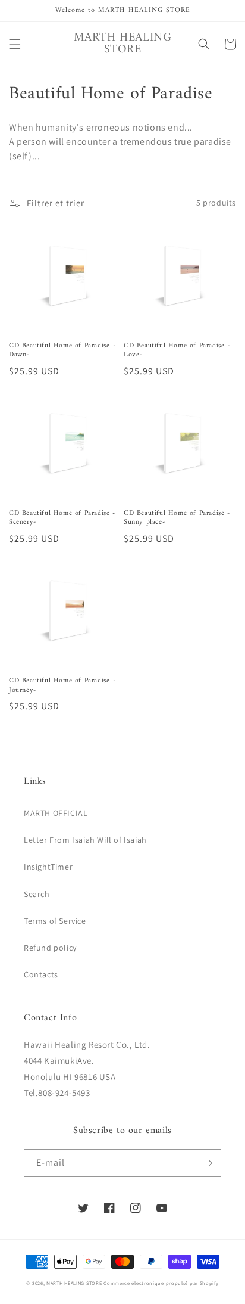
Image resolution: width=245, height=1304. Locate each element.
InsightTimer (48, 866)
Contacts (41, 974)
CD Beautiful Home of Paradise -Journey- (62, 685)
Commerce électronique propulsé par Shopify (160, 1283)
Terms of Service (55, 920)
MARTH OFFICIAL (55, 813)
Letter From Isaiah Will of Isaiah (85, 839)
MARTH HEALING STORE (74, 1283)
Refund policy (50, 947)
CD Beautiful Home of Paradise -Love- (177, 350)
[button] (15, 44)
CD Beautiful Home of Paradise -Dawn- (62, 350)
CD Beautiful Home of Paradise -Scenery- (62, 518)
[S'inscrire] (207, 1163)
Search (37, 894)
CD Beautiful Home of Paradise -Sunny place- (177, 518)
